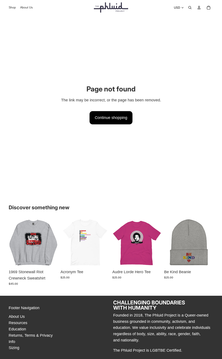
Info (12, 342)
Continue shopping (111, 117)
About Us (17, 316)
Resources (18, 323)
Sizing (14, 348)
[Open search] (190, 7)
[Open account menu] (199, 7)
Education (17, 329)
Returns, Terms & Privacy (31, 335)
